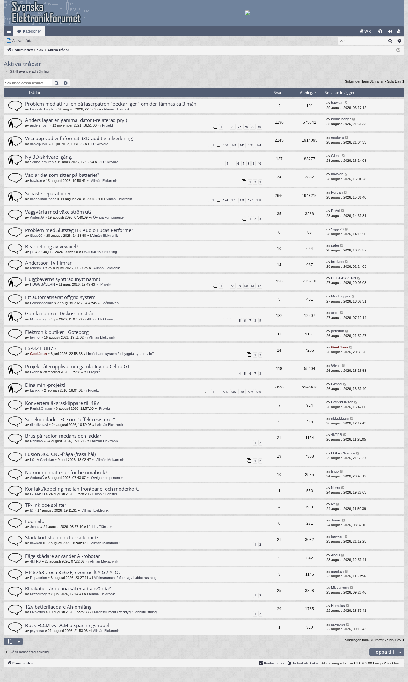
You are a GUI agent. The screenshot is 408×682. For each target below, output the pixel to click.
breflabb (337, 262)
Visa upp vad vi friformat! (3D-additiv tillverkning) (79, 138)
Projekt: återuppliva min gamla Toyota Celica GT (77, 366)
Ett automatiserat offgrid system (60, 297)
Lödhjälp (34, 521)
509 (250, 392)
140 (225, 145)
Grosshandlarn (41, 303)
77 (239, 127)
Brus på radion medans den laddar (63, 435)
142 (242, 145)
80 (259, 127)
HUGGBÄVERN (42, 284)
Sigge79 (36, 235)
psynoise (37, 631)
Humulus (338, 606)
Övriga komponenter (109, 217)
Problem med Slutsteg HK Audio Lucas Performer (79, 230)
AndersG (37, 217)
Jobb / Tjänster (105, 494)
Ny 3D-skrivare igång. (48, 157)
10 (259, 163)
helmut (35, 337)
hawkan (337, 103)
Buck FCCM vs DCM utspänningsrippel (67, 625)
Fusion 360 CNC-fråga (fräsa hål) (60, 454)
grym (335, 312)
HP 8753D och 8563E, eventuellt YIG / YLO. (72, 572)
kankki (35, 390)
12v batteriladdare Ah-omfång (58, 606)
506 (225, 392)
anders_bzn (39, 125)
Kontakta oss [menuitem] (274, 663)
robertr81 (37, 268)
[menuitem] (365, 31)
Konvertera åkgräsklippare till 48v (62, 403)
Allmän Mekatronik (110, 459)
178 (258, 200)
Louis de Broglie (42, 109)
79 (252, 127)
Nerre (335, 488)
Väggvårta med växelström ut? (58, 211)
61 (252, 286)
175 (233, 200)
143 (250, 145)
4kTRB (336, 435)
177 (250, 200)
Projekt (107, 125)
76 (232, 127)
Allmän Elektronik (117, 109)
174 (225, 200)
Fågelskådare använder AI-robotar (62, 556)
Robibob (36, 441)
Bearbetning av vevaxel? (51, 246)
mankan (337, 571)
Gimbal (336, 384)
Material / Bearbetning (100, 252)
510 (258, 392)
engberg (337, 137)
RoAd (335, 211)
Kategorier (32, 31)
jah (32, 252)
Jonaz (35, 526)
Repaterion (38, 578)
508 (242, 392)
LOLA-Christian (42, 459)
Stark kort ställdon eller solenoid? (61, 537)
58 (232, 286)
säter (335, 245)
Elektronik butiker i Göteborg (57, 332)
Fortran (337, 192)
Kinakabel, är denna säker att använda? (68, 588)
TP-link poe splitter (45, 505)
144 (258, 145)
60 (246, 286)
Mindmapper (340, 296)
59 (239, 286)
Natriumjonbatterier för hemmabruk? (66, 472)
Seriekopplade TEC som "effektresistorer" (70, 419)
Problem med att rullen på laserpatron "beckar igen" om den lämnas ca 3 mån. (111, 104)
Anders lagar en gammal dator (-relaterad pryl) (76, 120)
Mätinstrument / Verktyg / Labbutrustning (125, 578)
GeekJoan (38, 354)
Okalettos (37, 612)
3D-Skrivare (99, 144)
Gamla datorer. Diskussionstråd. (60, 313)
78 (246, 127)
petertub (337, 331)
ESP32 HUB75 (40, 348)
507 (233, 392)
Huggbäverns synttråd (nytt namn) (62, 279)
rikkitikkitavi (39, 425)
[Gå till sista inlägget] (346, 103)
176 (242, 200)
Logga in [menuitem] (391, 32)
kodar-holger (341, 119)
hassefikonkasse (43, 199)
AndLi (335, 555)
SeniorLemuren (42, 162)
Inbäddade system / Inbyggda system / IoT (121, 354)
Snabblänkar (9, 32)
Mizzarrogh (38, 319)
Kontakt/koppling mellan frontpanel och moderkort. (82, 488)
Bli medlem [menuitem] (400, 32)
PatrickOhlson (41, 408)
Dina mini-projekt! (45, 385)
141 (233, 145)
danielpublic (39, 144)
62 (259, 286)
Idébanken (110, 303)
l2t (31, 510)
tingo (335, 471)
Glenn (335, 156)
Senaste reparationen (48, 193)
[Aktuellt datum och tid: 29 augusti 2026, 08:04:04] (398, 50)
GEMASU (37, 494)
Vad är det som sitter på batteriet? (62, 175)
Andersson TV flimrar (48, 262)
